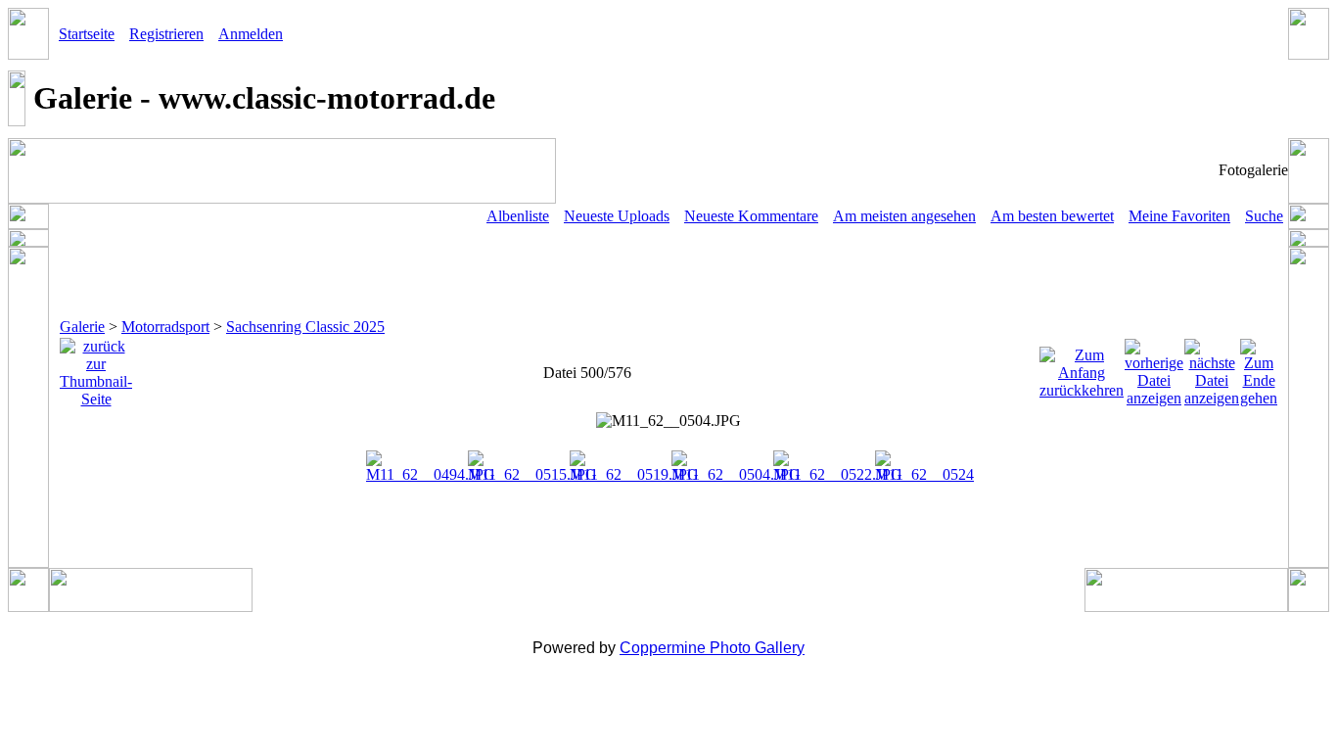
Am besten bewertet (1052, 216)
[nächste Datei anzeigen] (1211, 367)
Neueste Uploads (616, 216)
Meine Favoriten (1179, 216)
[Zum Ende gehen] (1258, 367)
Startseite (87, 33)
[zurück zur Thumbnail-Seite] (96, 367)
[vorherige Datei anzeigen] (1154, 367)
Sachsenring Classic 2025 (305, 326)
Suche (1264, 216)
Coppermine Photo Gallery (712, 647)
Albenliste (517, 216)
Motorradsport (165, 326)
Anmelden (250, 33)
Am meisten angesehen (904, 216)
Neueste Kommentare (751, 216)
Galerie (82, 326)
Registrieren (166, 33)
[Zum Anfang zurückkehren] (1081, 367)
